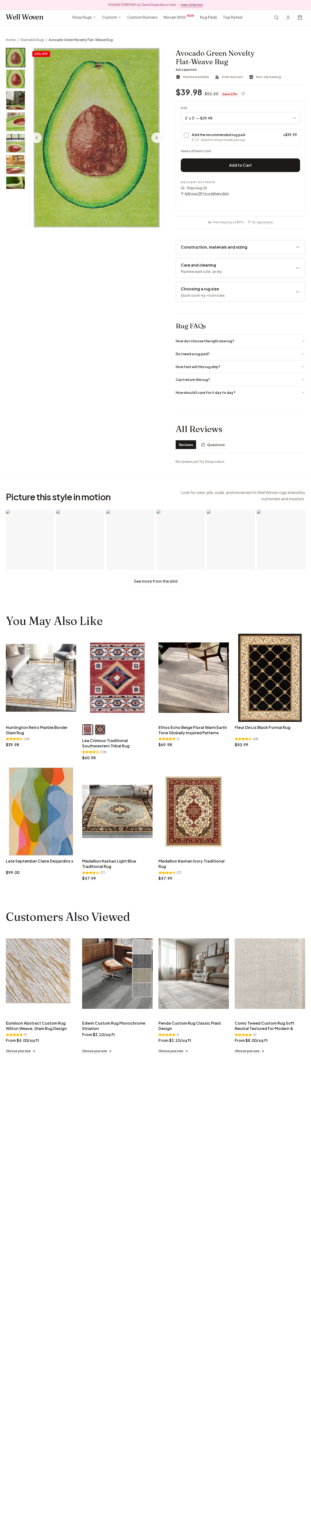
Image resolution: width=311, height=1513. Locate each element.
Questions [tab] (216, 444)
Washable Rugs (32, 39)
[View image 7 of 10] (15, 186)
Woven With (178, 17)
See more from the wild (155, 581)
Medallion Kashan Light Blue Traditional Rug (109, 863)
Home (11, 39)
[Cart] (299, 17)
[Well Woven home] (24, 17)
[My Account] (288, 17)
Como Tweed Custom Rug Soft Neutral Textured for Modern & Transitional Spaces (264, 1028)
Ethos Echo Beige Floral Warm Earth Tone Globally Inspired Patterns (192, 730)
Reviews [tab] (186, 444)
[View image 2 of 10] (15, 79)
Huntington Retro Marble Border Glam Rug (37, 730)
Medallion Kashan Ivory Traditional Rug (191, 863)
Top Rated (232, 17)
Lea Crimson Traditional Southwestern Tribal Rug (106, 743)
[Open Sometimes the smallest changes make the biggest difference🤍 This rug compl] (231, 540)
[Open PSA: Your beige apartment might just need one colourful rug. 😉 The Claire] (30, 540)
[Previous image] (36, 137)
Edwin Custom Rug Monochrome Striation (113, 1025)
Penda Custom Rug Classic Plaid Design (189, 1025)
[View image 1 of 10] (15, 57)
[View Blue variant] (100, 729)
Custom (109, 17)
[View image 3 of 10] (15, 100)
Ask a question (186, 69)
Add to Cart (240, 165)
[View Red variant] (87, 729)
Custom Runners (142, 17)
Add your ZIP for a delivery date (207, 193)
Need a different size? (196, 151)
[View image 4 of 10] (15, 121)
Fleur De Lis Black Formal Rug (262, 727)
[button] (96, 138)
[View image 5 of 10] (15, 143)
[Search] (276, 17)
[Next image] (156, 137)
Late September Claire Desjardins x (39, 861)
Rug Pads (208, 17)
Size (184, 108)
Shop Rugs (82, 17)
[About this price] (243, 93)
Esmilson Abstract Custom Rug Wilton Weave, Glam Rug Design (36, 1025)
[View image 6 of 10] (15, 164)
